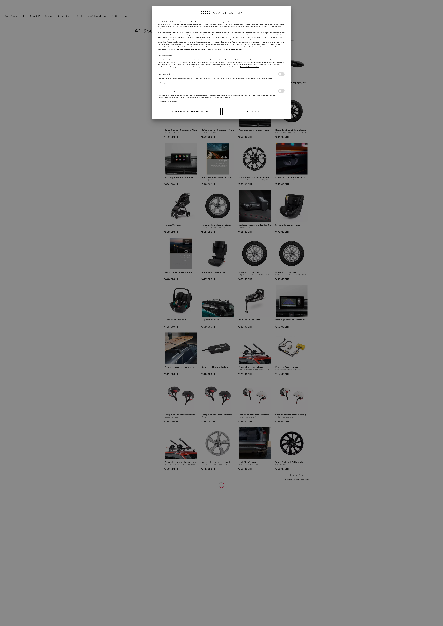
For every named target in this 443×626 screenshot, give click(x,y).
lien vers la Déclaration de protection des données (190, 49)
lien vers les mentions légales (232, 49)
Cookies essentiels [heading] (165, 55)
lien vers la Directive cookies (261, 47)
